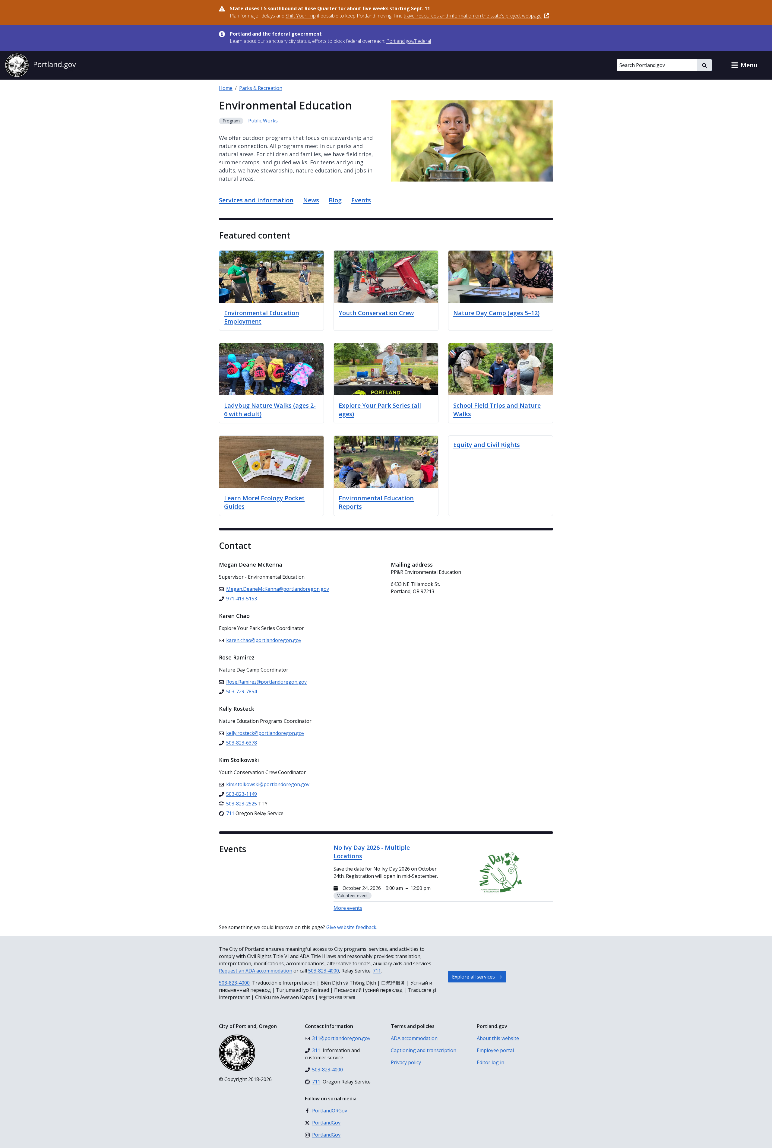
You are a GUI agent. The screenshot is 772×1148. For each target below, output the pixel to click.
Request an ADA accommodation (255, 970)
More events (348, 908)
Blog (335, 200)
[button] (744, 65)
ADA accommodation (414, 1038)
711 (377, 970)
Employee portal (495, 1050)
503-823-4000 (323, 970)
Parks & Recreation (260, 88)
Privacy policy (406, 1062)
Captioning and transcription (423, 1050)
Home (226, 88)
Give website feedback (351, 927)
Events (361, 200)
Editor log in (490, 1062)
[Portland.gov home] (40, 65)
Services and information (256, 200)
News (311, 200)
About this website (498, 1038)
